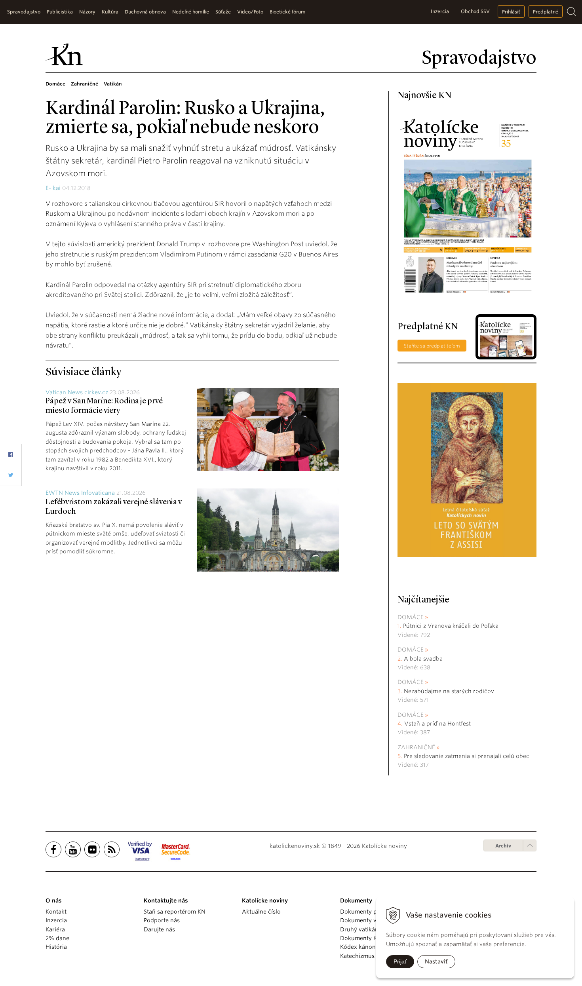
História (56, 947)
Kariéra (55, 929)
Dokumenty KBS (361, 938)
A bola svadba (423, 658)
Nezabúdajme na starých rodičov (449, 691)
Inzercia (440, 11)
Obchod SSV (475, 11)
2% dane (57, 938)
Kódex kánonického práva (375, 947)
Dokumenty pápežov (368, 911)
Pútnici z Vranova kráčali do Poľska (450, 626)
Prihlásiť (511, 12)
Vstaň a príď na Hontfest (437, 723)
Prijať (400, 961)
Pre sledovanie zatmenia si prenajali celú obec (467, 756)
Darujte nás (159, 929)
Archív (503, 846)
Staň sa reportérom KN (174, 911)
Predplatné (545, 12)
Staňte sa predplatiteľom (432, 346)
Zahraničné (416, 747)
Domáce (411, 617)
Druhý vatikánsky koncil (373, 929)
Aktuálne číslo (261, 911)
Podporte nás (162, 920)
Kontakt (56, 911)
